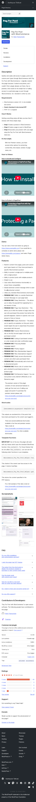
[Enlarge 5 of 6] (32, 530)
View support (17, 630)
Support (5, 66)
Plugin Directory (6, 7)
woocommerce (30, 660)
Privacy (4, 742)
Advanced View (6, 665)
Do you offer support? (8, 594)
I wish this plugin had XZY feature (12, 562)
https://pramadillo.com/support (11, 253)
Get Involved (23, 747)
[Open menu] (33, 2)
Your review (5, 694)
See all (32, 694)
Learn (3, 747)
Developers (5, 753)
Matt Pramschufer (19, 37)
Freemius (8, 619)
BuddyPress (6, 771)
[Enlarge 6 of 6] (32, 542)
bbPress (5, 768)
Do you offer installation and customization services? (10, 556)
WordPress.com (7, 762)
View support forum (8, 707)
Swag (21, 756)
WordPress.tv (7, 756)
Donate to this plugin (8, 722)
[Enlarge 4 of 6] (32, 514)
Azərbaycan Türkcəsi (12, 779)
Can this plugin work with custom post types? (9, 576)
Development (7, 61)
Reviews (6, 53)
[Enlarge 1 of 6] (15, 499)
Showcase (22, 733)
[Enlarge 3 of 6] (32, 499)
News (3, 736)
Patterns (21, 742)
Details (5, 48)
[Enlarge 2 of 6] (15, 527)
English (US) (31, 657)
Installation (6, 57)
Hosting (4, 739)
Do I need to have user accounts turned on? (15, 589)
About (3, 733)
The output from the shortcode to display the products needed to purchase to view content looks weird (13, 568)
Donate (22, 753)
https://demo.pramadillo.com (10, 248)
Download (6, 42)
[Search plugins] (19, 13)
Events (21, 750)
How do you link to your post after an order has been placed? (12, 582)
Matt (4, 765)
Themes (21, 736)
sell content (22, 660)
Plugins (21, 739)
